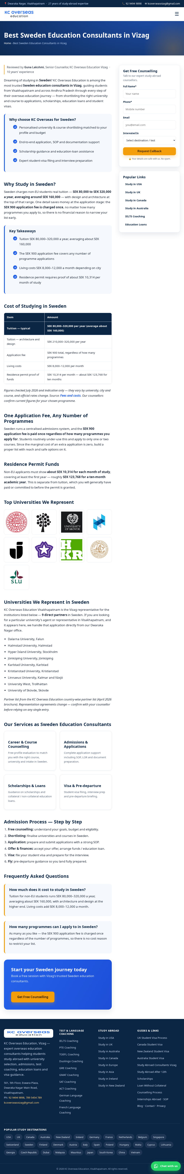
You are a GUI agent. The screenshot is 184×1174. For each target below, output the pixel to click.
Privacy (161, 1106)
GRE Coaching (68, 1068)
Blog (140, 1106)
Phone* (127, 102)
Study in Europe (108, 1065)
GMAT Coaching (69, 1075)
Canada (30, 1137)
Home (7, 43)
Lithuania (166, 1144)
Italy (85, 1144)
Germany (94, 1137)
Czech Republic (29, 1152)
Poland (109, 1144)
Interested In (131, 133)
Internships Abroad (149, 1099)
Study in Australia (136, 208)
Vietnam (135, 1152)
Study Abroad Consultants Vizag (156, 1065)
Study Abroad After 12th (152, 1072)
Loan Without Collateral (151, 1085)
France (109, 1137)
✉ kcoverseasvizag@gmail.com (162, 3)
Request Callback (149, 151)
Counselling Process (149, 1092)
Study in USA (133, 184)
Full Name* (129, 86)
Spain (97, 1144)
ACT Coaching (67, 1088)
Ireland (79, 1137)
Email (126, 117)
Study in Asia (106, 1072)
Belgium (142, 1137)
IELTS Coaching (135, 216)
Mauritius (76, 1152)
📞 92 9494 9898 (132, 3)
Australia (45, 1137)
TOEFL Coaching (69, 1054)
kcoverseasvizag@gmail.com (21, 1102)
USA (8, 1137)
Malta (138, 1144)
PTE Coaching (67, 1047)
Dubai (46, 1152)
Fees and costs (70, 395)
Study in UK (132, 192)
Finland (43, 1144)
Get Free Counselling (32, 997)
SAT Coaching (67, 1081)
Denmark (58, 1144)
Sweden (29, 1144)
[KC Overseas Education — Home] (19, 14)
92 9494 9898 (16, 1097)
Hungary (124, 1144)
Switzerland (12, 1144)
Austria (73, 1144)
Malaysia (60, 1152)
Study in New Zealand (111, 1085)
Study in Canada (135, 200)
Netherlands (125, 1137)
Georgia (10, 1152)
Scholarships (145, 1078)
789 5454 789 (34, 1097)
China (122, 1152)
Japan (90, 1152)
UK (18, 1137)
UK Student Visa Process (152, 1037)
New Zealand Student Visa (153, 1051)
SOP (165, 1099)
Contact (150, 1106)
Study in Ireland (108, 1078)
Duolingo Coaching (71, 1061)
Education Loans (136, 224)
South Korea (106, 1152)
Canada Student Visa (149, 1044)
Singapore (158, 1137)
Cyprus (151, 1144)
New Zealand (63, 1137)
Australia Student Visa (150, 1058)
